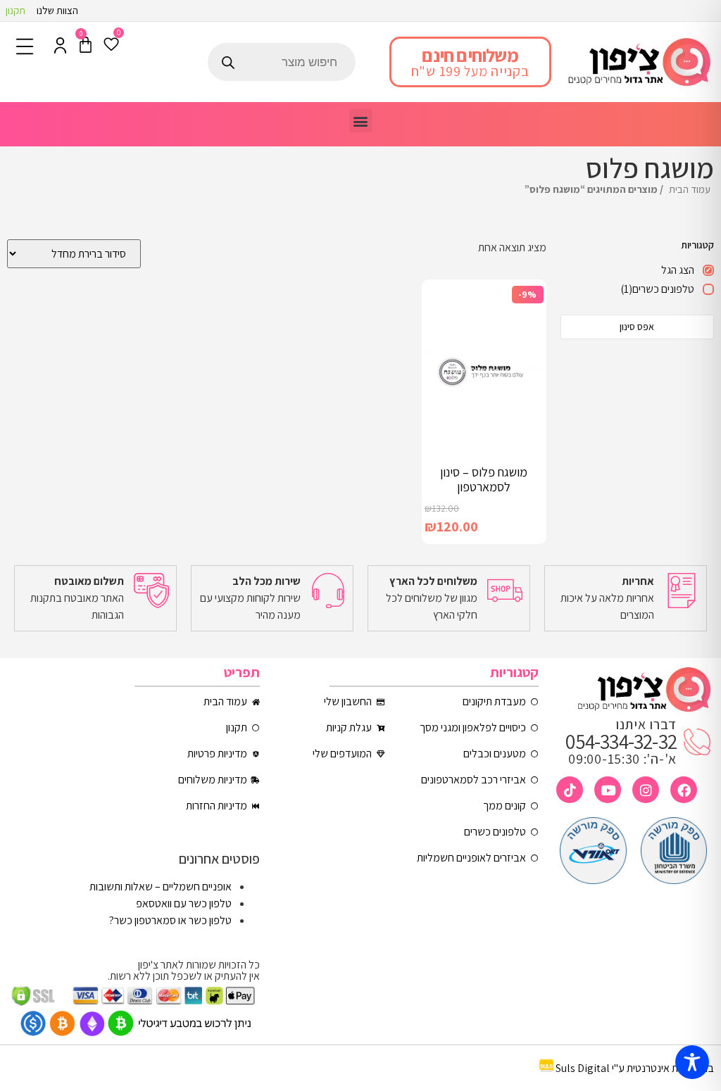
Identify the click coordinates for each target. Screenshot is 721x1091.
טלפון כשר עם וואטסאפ (184, 903)
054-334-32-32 (621, 741)
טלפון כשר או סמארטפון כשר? (170, 920)
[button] (360, 120)
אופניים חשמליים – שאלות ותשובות (160, 886)
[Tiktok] (569, 789)
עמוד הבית (689, 189)
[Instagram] (645, 789)
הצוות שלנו (57, 10)
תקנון (15, 10)
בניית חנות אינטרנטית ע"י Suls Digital (635, 1068)
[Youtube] (607, 789)
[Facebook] (683, 789)
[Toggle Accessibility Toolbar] (692, 1062)
